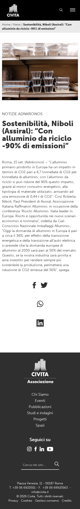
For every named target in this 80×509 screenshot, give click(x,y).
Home (6, 24)
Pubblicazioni (40, 407)
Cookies (26, 500)
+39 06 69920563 (55, 487)
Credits (67, 500)
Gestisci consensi (47, 500)
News (17, 24)
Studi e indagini (40, 413)
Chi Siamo (40, 394)
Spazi (40, 425)
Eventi (40, 400)
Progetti (40, 419)
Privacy (13, 500)
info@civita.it (40, 492)
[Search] (57, 464)
